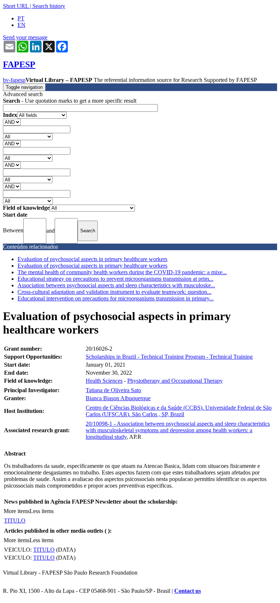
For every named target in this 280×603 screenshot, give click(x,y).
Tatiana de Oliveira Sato (113, 390)
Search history (48, 6)
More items (17, 511)
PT (21, 18)
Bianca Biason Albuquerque (118, 398)
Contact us (187, 591)
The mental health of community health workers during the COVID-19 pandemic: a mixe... (122, 272)
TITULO (15, 520)
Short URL (15, 6)
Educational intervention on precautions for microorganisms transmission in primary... (116, 298)
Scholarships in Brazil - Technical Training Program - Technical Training (169, 357)
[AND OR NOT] (12, 122)
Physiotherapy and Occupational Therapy (175, 381)
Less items (42, 511)
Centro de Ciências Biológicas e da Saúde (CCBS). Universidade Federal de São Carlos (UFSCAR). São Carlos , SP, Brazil (179, 411)
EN (22, 25)
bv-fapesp (14, 80)
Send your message (25, 37)
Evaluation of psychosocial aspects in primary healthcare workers (92, 259)
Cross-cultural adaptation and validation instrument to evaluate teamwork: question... (114, 292)
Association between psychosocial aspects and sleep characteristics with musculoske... (116, 285)
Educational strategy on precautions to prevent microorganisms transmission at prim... (115, 279)
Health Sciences (104, 381)
